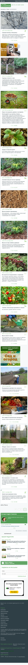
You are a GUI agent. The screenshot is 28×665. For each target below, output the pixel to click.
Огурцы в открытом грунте (8, 149)
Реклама (3, 637)
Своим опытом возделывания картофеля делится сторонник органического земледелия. (13, 390)
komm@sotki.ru (22, 656)
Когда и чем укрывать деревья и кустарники (12, 112)
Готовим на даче (4, 616)
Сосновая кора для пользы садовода (11, 179)
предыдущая (16, 509)
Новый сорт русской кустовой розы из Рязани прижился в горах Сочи (16, 542)
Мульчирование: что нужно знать (10, 477)
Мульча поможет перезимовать (9, 211)
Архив (8, 9)
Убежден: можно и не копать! (9, 446)
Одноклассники (21, 644)
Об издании (3, 639)
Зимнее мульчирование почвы (9, 494)
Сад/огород (3, 609)
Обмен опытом (4, 625)
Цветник (2, 614)
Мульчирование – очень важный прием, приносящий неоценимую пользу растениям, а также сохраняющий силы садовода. (13, 214)
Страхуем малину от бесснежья (9, 32)
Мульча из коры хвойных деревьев (10, 242)
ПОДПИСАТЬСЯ (22, 576)
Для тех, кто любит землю (18, 4)
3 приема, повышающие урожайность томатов (13, 307)
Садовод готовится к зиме (8, 78)
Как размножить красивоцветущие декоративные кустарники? (16, 556)
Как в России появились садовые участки (16, 549)
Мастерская (3, 627)
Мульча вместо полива (7, 335)
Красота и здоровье (5, 618)
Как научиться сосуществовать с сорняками (12, 274)
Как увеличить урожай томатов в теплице (11, 309)
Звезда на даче (4, 613)
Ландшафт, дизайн (5, 620)
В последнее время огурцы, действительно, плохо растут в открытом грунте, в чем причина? (13, 152)
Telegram (15, 645)
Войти (16, 1)
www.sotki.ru (3, 9)
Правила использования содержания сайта (13, 634)
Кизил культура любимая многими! (11, 526)
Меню (3, 1)
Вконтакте (15, 644)
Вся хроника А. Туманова (21, 530)
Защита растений (4, 611)
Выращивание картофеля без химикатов (12, 388)
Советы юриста (4, 623)
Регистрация (22, 1)
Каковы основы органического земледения (11, 419)
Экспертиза (3, 621)
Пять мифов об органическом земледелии (12, 417)
